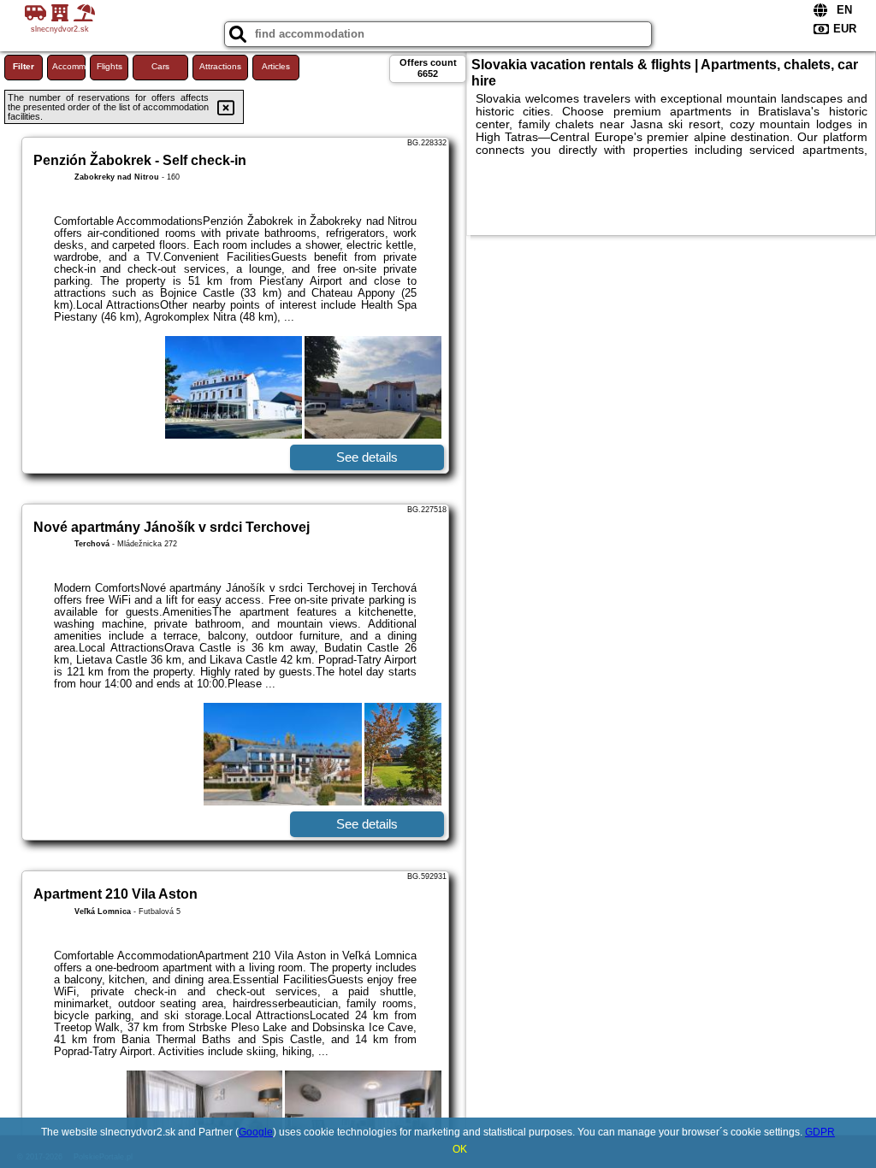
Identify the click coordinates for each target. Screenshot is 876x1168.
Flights (109, 66)
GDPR (820, 1132)
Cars (160, 66)
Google (256, 1132)
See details (367, 457)
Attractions (220, 66)
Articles (276, 66)
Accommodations (69, 66)
